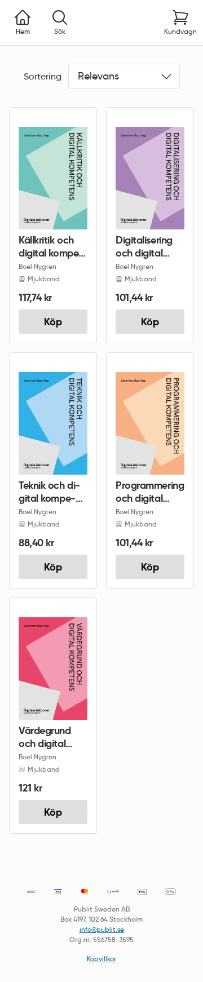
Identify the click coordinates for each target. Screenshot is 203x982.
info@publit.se (102, 929)
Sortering (42, 76)
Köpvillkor (101, 958)
